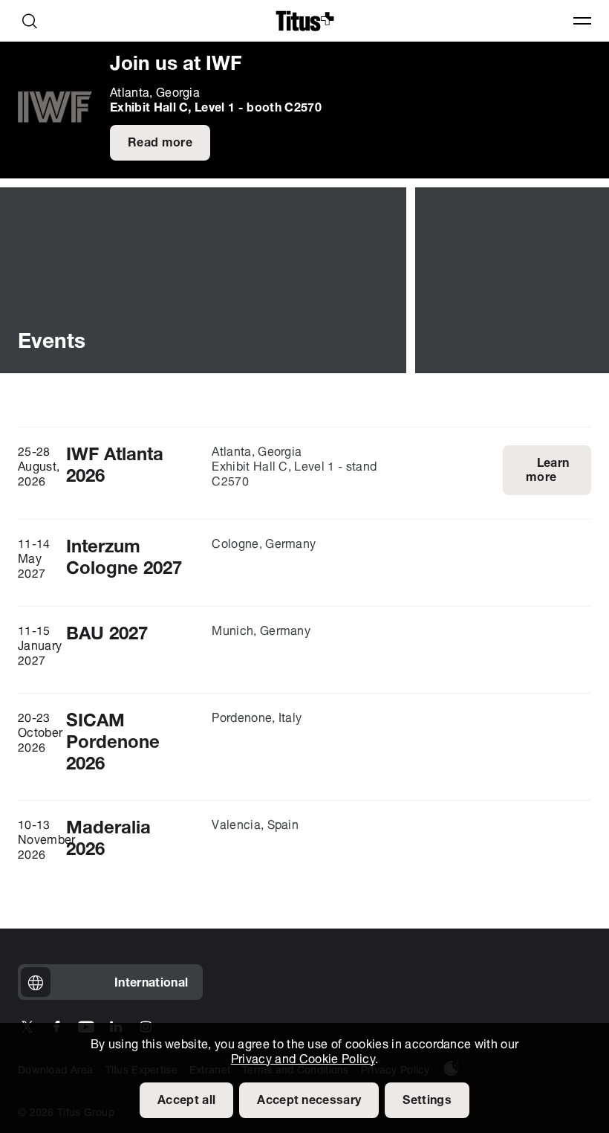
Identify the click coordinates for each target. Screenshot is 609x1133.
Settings (427, 1101)
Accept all (186, 1101)
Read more (160, 143)
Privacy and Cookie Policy (303, 1060)
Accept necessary (309, 1101)
